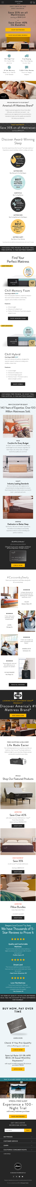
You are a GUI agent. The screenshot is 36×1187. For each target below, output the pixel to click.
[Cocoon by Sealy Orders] (31, 2)
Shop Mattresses (18, 30)
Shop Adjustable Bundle (18, 35)
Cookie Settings (7, 1153)
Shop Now (18, 826)
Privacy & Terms (24, 1182)
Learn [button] (6, 1145)
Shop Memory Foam (18, 318)
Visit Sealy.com (18, 715)
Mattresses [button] (8, 1137)
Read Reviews (18, 684)
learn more (18, 1038)
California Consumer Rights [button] (15, 1150)
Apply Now (18, 1069)
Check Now (17, 565)
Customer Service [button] (11, 1141)
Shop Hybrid (18, 384)
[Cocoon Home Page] (18, 2)
